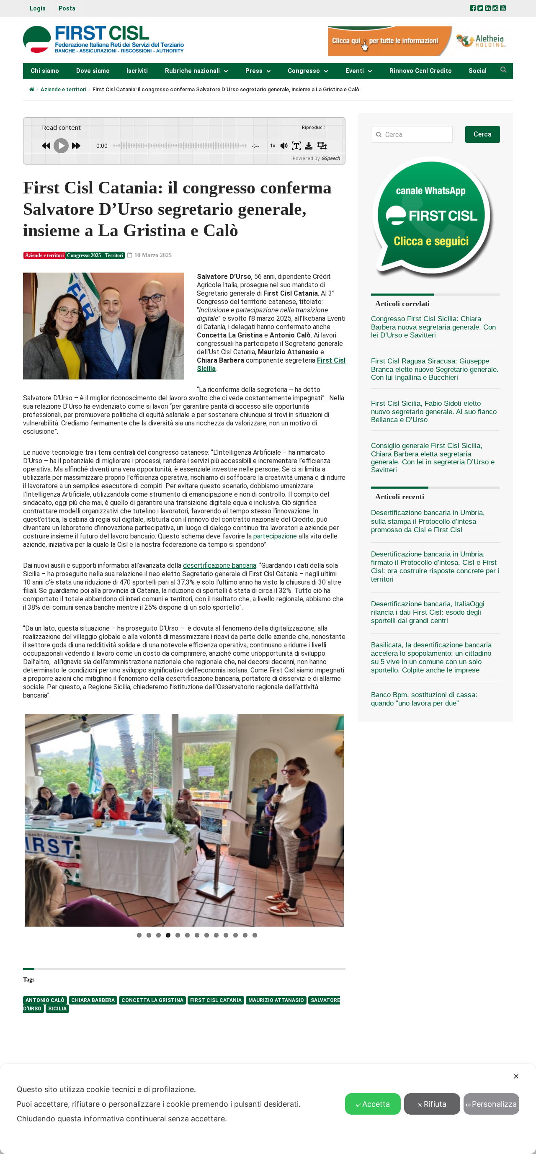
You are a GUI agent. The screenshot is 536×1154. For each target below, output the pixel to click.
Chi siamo (45, 71)
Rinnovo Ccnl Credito (420, 71)
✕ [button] (516, 1076)
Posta (67, 8)
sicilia (57, 1008)
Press (254, 71)
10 (226, 934)
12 (245, 934)
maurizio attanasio (276, 1000)
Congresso (304, 71)
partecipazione (275, 536)
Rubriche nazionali (192, 71)
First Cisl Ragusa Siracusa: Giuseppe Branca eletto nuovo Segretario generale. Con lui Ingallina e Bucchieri (435, 369)
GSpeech (330, 158)
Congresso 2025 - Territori (95, 255)
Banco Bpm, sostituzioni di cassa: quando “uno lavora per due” (424, 699)
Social (478, 71)
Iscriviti (137, 71)
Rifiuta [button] (435, 1104)
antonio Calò (45, 1000)
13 (255, 934)
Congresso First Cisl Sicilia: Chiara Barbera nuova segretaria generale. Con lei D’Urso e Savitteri (433, 327)
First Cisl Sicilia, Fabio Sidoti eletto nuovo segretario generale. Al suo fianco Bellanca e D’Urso (434, 411)
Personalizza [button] (494, 1104)
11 (235, 934)
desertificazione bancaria (219, 565)
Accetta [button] (376, 1104)
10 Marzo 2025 (152, 255)
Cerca (483, 134)
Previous (12, 820)
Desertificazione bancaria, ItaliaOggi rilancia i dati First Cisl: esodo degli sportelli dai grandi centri (427, 612)
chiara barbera (93, 1000)
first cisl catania (216, 1000)
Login (38, 8)
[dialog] (268, 1109)
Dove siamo (93, 71)
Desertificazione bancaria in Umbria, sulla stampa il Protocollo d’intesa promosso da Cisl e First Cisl (428, 521)
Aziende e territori (63, 89)
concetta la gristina (152, 1000)
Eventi (354, 71)
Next (356, 820)
